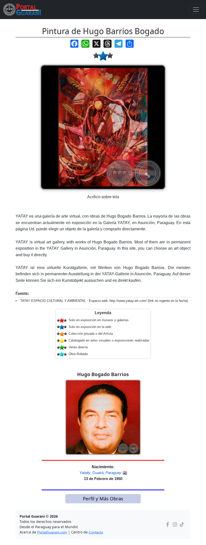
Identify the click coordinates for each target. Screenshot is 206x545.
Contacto (96, 532)
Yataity (84, 472)
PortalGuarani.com (52, 532)
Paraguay (113, 472)
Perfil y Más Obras (103, 498)
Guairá (98, 472)
